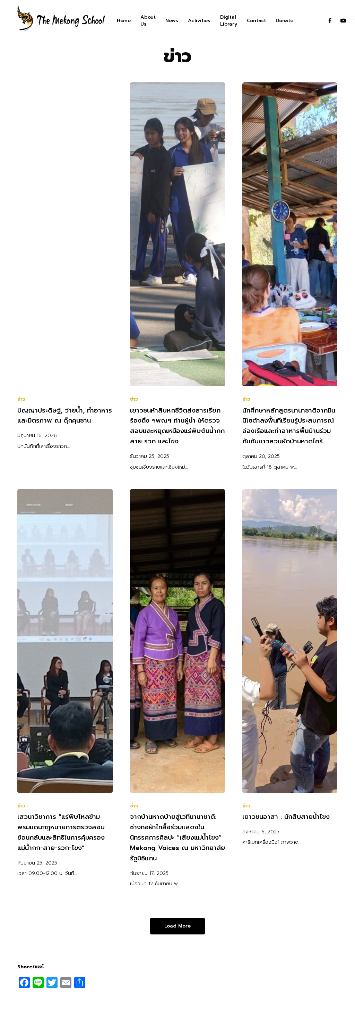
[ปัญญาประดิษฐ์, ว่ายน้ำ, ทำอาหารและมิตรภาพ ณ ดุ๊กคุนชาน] (64, 234)
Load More (177, 926)
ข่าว (21, 399)
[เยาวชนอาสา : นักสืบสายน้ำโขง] (289, 641)
